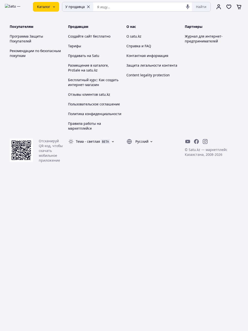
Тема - (88, 141)
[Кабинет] (219, 7)
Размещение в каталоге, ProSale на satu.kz (88, 67)
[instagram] (205, 141)
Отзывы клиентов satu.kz (89, 94)
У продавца (75, 6)
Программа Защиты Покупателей (26, 38)
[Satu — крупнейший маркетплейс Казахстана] (15, 7)
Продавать (77, 55)
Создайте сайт (80, 36)
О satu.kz (133, 36)
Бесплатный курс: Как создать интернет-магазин (93, 82)
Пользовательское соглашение (94, 104)
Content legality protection (148, 75)
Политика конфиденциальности (94, 113)
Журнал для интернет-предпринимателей (204, 38)
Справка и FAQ (138, 46)
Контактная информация (147, 55)
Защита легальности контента (151, 65)
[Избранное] (229, 7)
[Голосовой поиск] (188, 6)
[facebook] (196, 141)
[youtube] (188, 141)
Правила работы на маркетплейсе (84, 126)
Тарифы (74, 46)
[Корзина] (239, 7)
